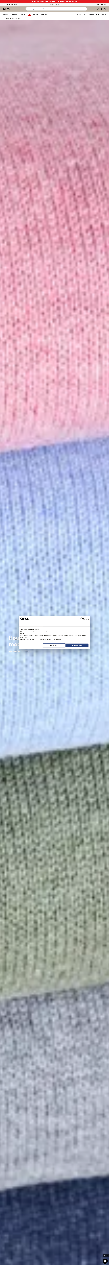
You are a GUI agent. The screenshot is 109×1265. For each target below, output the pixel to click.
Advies (35, 14)
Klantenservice (101, 14)
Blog (84, 14)
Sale (29, 14)
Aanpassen (53, 645)
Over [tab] (78, 624)
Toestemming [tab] (30, 624)
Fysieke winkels (54, 4)
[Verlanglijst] (101, 9)
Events (78, 14)
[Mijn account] (98, 9)
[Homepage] (6, 9)
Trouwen (43, 14)
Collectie (6, 14)
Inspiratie (15, 14)
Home (7, 18)
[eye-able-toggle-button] (107, 1255)
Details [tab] (54, 624)
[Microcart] (105, 9)
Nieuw (23, 14)
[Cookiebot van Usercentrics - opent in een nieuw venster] (82, 619)
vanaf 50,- (10, 4)
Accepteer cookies (77, 645)
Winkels (91, 14)
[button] (101, 9)
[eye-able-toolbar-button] (104, 1255)
